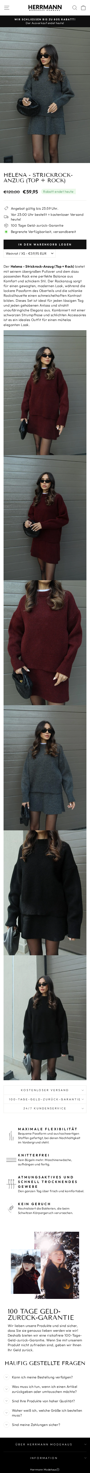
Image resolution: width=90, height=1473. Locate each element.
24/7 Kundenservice (45, 1108)
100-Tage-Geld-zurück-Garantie (45, 1099)
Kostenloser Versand (45, 1090)
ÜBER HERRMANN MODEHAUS (43, 1444)
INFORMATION (44, 1458)
